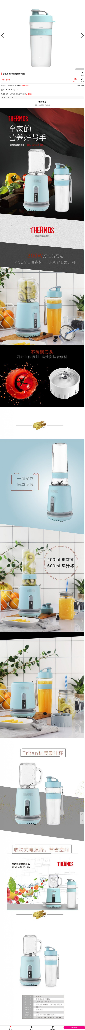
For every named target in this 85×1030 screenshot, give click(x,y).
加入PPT (75, 81)
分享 (79, 2)
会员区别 (29, 94)
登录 (82, 86)
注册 (78, 86)
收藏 (82, 2)
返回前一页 (2, 2)
